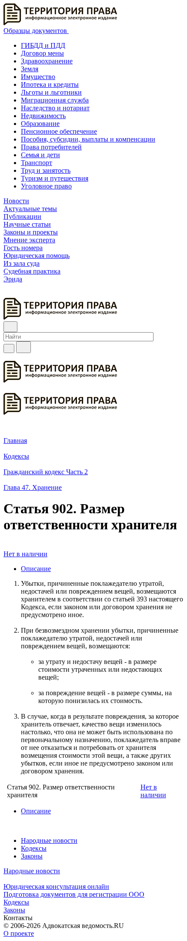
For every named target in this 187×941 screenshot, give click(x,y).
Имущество (38, 76)
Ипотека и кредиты (50, 84)
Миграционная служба (55, 100)
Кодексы (34, 848)
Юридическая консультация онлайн (56, 886)
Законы (32, 856)
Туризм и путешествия (54, 178)
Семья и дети (40, 154)
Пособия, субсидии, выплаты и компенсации (88, 139)
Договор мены (42, 53)
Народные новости (49, 840)
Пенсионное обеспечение (59, 131)
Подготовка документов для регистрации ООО (73, 894)
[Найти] (23, 347)
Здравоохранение (47, 61)
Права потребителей (51, 147)
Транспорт (36, 162)
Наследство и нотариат (55, 108)
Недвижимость (43, 115)
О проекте (18, 933)
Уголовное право (46, 186)
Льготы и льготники (51, 92)
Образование (40, 123)
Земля (29, 69)
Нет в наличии (25, 554)
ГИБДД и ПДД (43, 45)
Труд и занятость (45, 170)
